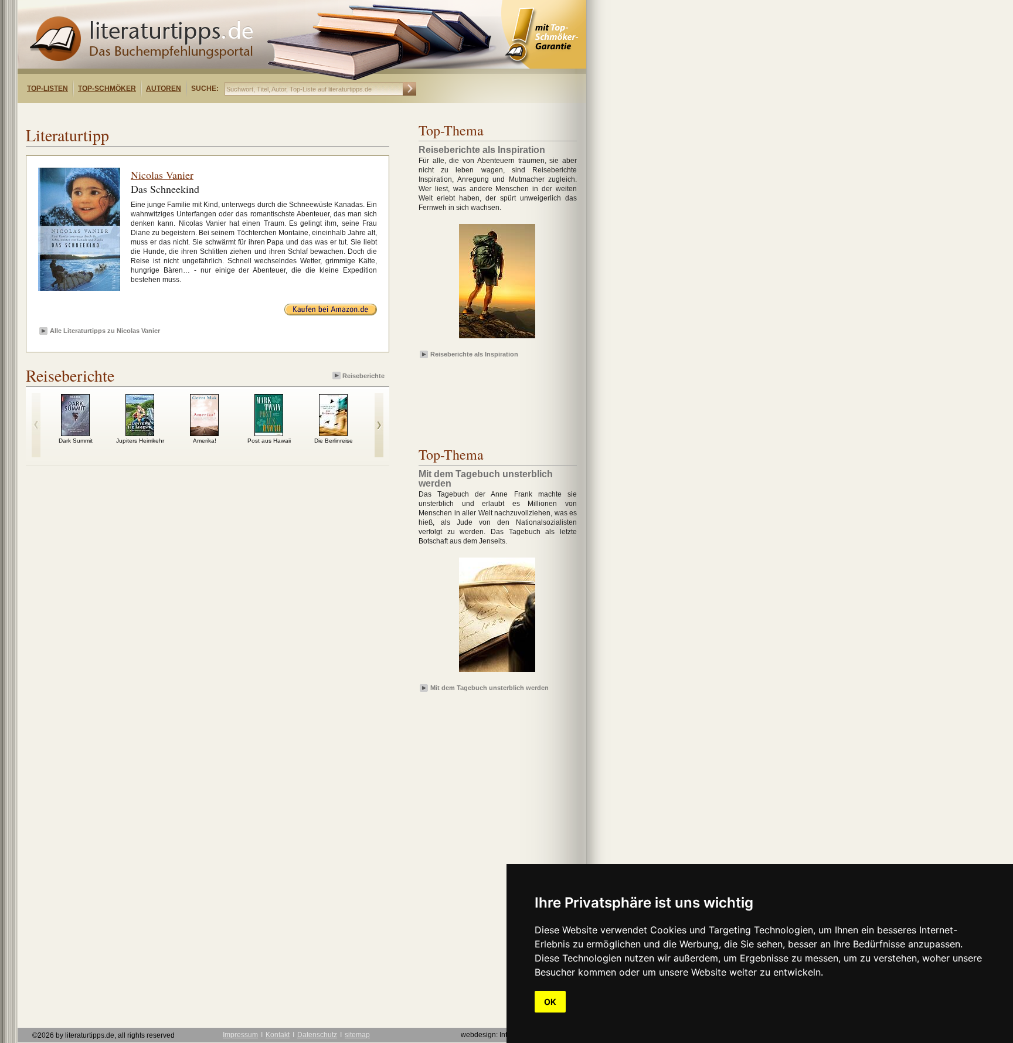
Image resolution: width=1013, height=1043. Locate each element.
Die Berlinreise (333, 440)
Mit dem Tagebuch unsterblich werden (489, 687)
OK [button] (550, 1002)
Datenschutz (317, 1035)
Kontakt (278, 1035)
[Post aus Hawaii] (269, 433)
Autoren (163, 88)
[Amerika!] (204, 433)
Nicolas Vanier (162, 175)
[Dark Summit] (75, 433)
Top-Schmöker (107, 88)
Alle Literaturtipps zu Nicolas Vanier (105, 330)
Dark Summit (76, 440)
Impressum (240, 1035)
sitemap (357, 1035)
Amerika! (204, 440)
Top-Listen (47, 88)
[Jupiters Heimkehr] (140, 433)
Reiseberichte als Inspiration (474, 354)
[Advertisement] (169, 113)
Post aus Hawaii (269, 440)
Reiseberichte (363, 375)
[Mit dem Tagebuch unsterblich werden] (497, 672)
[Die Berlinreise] (333, 433)
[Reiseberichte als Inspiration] (497, 339)
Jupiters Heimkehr (140, 440)
